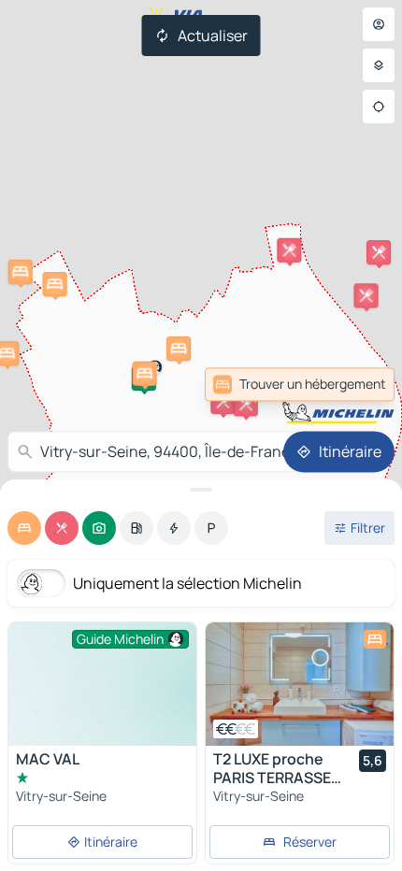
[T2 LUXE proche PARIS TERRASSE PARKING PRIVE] (300, 684)
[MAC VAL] (102, 693)
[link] (353, 384)
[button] (222, 402)
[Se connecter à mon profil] (379, 24)
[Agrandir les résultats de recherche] (201, 489)
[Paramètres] (379, 65)
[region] (300, 684)
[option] (24, 528)
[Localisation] (379, 106)
